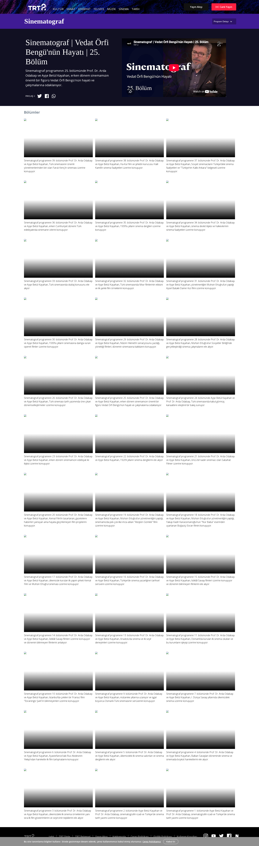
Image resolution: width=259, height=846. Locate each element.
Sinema (124, 9)
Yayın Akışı (196, 7)
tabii (51, 836)
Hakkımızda (119, 836)
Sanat (71, 9)
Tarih (135, 9)
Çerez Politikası (140, 836)
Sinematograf (44, 21)
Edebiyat (84, 9)
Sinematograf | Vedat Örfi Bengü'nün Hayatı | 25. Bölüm (67, 52)
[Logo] (31, 836)
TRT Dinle (64, 836)
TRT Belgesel (82, 836)
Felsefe (99, 9)
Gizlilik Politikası (162, 836)
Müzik (111, 9)
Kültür (58, 9)
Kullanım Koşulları (187, 836)
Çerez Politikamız (152, 841)
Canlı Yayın (226, 7)
